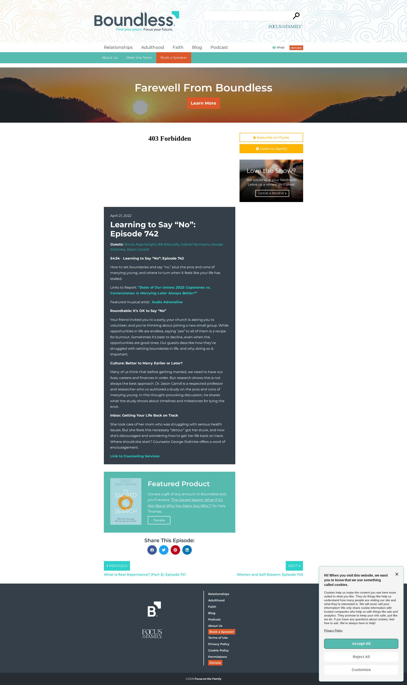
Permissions (217, 657)
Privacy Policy (218, 644)
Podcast (219, 47)
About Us (110, 58)
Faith (178, 47)
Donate (159, 520)
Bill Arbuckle (168, 244)
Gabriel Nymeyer (194, 244)
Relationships (118, 47)
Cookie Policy (218, 650)
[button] (152, 550)
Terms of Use (218, 638)
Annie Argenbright (140, 244)
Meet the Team (139, 58)
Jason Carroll (138, 249)
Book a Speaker (173, 58)
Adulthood (152, 47)
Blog (197, 47)
